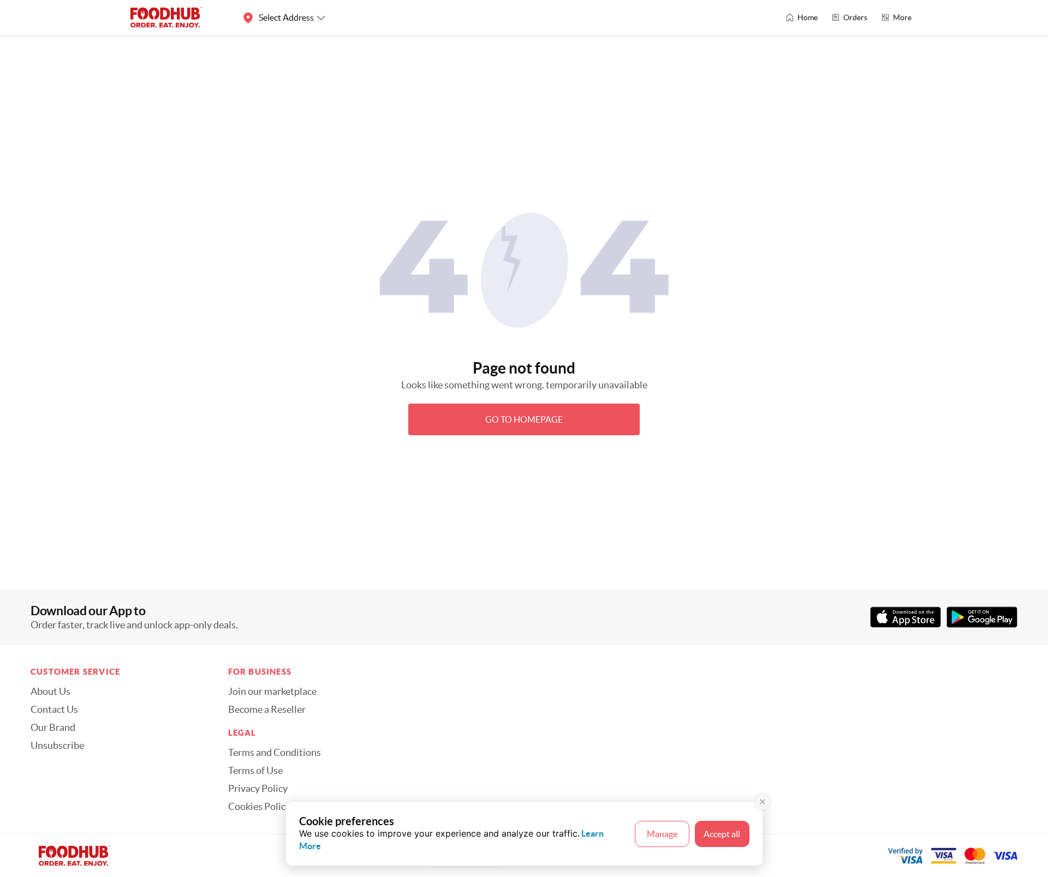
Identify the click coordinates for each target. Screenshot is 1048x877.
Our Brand (53, 727)
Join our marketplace (272, 691)
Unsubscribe (57, 745)
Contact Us (54, 709)
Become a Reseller (267, 709)
